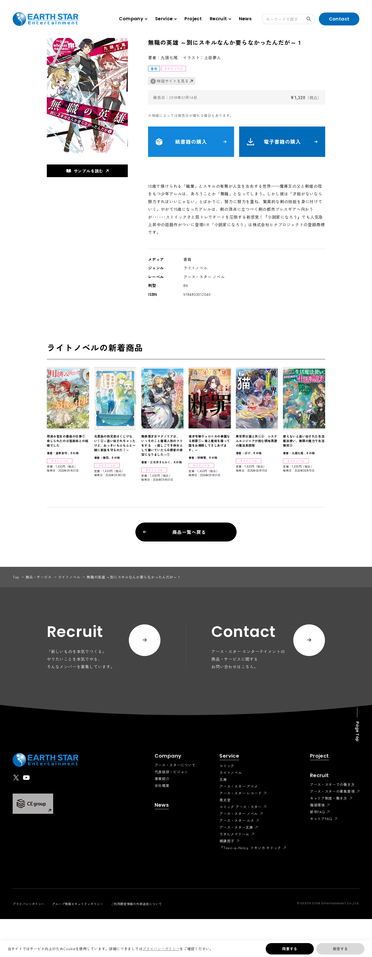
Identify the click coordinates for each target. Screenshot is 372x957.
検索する (310, 19)
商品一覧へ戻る (189, 532)
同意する (289, 948)
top (16, 576)
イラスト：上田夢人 (202, 57)
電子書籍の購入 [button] (282, 141)
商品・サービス (39, 576)
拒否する (340, 948)
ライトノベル (69, 576)
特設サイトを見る (173, 81)
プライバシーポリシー (161, 948)
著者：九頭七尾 (163, 57)
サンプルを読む (89, 171)
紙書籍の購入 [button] (191, 141)
